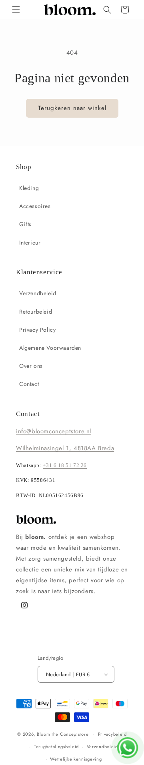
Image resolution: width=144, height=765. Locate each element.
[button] (16, 9)
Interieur (29, 243)
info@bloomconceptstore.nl (53, 431)
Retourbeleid (35, 312)
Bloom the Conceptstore (62, 734)
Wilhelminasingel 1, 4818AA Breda (65, 448)
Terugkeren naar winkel (72, 108)
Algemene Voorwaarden (50, 348)
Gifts (25, 224)
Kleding (29, 188)
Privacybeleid (112, 734)
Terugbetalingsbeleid (56, 746)
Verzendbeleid (37, 293)
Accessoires (35, 206)
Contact (29, 384)
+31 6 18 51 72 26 (65, 465)
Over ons (31, 366)
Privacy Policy (37, 330)
